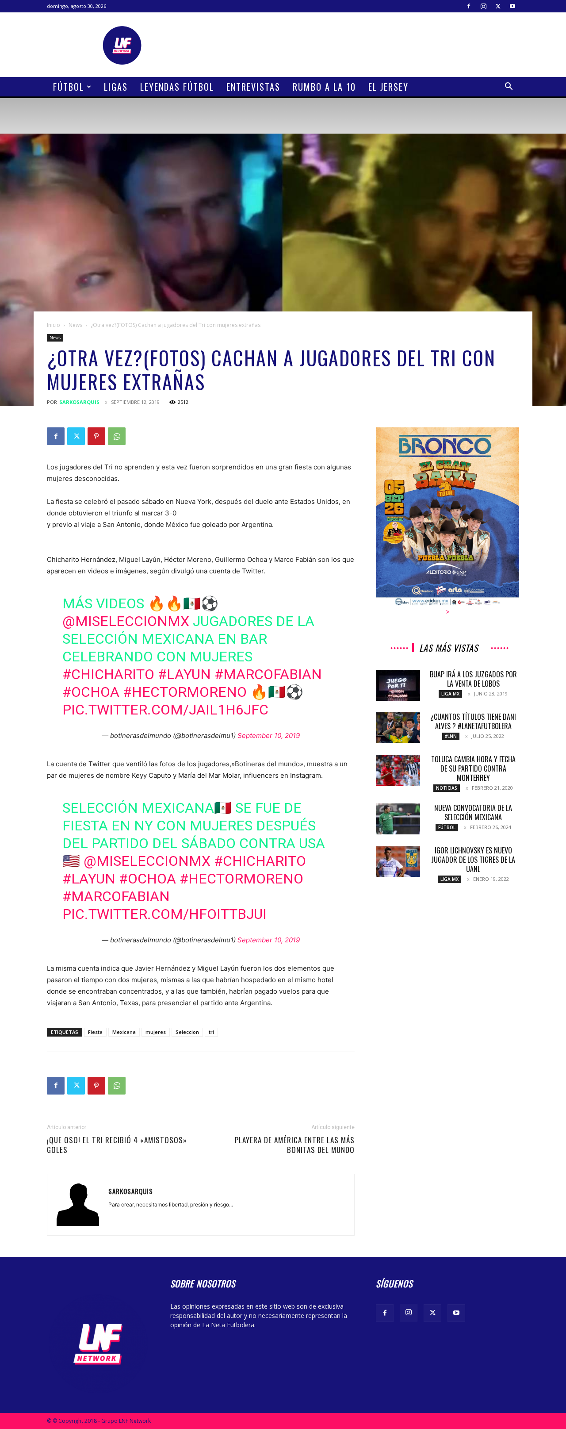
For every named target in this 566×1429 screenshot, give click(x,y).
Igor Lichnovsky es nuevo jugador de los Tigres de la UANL (473, 859)
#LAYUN (184, 674)
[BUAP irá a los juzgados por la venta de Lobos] (398, 685)
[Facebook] (468, 6)
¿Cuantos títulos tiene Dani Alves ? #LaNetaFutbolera (473, 721)
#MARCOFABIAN (268, 674)
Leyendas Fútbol (177, 86)
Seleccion (187, 1032)
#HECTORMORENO (185, 692)
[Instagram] (483, 6)
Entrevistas (253, 86)
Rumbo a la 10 (324, 86)
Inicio (53, 325)
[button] (508, 87)
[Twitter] (498, 6)
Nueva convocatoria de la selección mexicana (473, 812)
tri (211, 1032)
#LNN (451, 736)
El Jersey (388, 86)
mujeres (155, 1032)
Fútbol (68, 86)
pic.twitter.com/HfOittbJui (164, 914)
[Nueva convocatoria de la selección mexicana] (398, 818)
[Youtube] (512, 6)
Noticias (446, 788)
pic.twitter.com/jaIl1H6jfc (165, 709)
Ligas (116, 86)
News (75, 325)
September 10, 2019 (268, 735)
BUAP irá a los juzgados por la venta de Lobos (473, 679)
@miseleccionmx (125, 621)
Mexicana (124, 1032)
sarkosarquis (79, 402)
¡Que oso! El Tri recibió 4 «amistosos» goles (117, 1145)
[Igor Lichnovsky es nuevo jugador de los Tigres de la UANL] (398, 861)
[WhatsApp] (117, 436)
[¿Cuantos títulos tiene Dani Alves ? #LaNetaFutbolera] (398, 727)
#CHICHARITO (108, 674)
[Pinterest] (96, 436)
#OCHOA (90, 692)
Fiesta (95, 1032)
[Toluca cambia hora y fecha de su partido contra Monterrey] (398, 770)
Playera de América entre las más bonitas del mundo (295, 1145)
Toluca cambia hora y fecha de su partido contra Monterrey (473, 768)
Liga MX (450, 694)
